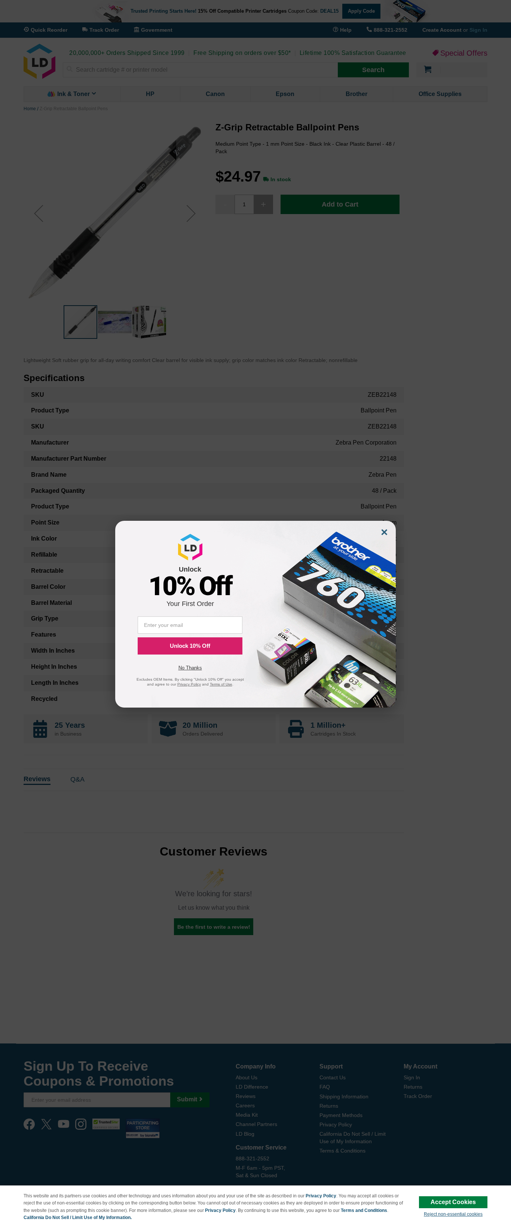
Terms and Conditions (364, 1210)
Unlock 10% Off (190, 646)
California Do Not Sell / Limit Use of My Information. (78, 1217)
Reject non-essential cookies (453, 1214)
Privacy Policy (321, 1195)
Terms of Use (221, 684)
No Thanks (190, 668)
